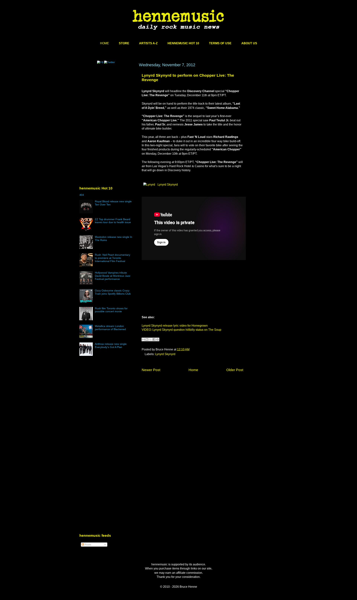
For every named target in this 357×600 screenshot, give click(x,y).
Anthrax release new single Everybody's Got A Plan (111, 345)
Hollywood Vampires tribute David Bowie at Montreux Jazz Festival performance (112, 275)
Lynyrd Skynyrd (167, 184)
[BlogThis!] (147, 339)
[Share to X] (150, 339)
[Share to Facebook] (154, 339)
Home (193, 370)
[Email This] (143, 339)
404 (81, 194)
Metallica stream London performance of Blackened (110, 328)
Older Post (234, 370)
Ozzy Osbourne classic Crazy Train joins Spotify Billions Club (113, 292)
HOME (104, 43)
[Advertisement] (107, 98)
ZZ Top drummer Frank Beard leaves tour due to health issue (113, 221)
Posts (87, 544)
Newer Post (151, 370)
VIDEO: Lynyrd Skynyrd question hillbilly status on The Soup (181, 329)
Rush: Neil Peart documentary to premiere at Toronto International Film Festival (112, 258)
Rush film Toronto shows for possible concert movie (111, 310)
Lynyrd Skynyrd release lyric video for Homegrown (175, 325)
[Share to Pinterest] (157, 339)
